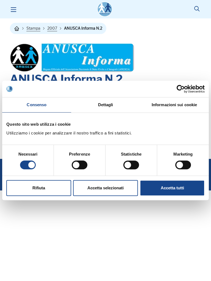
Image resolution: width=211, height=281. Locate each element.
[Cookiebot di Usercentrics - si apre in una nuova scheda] (181, 89)
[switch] (79, 165)
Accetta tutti (172, 188)
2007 (52, 28)
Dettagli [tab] (105, 104)
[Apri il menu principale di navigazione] (13, 9)
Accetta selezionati (105, 188)
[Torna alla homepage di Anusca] (104, 9)
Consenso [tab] (36, 104)
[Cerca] (197, 9)
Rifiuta (38, 188)
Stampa (33, 28)
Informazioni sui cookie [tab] (174, 104)
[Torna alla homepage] (17, 28)
